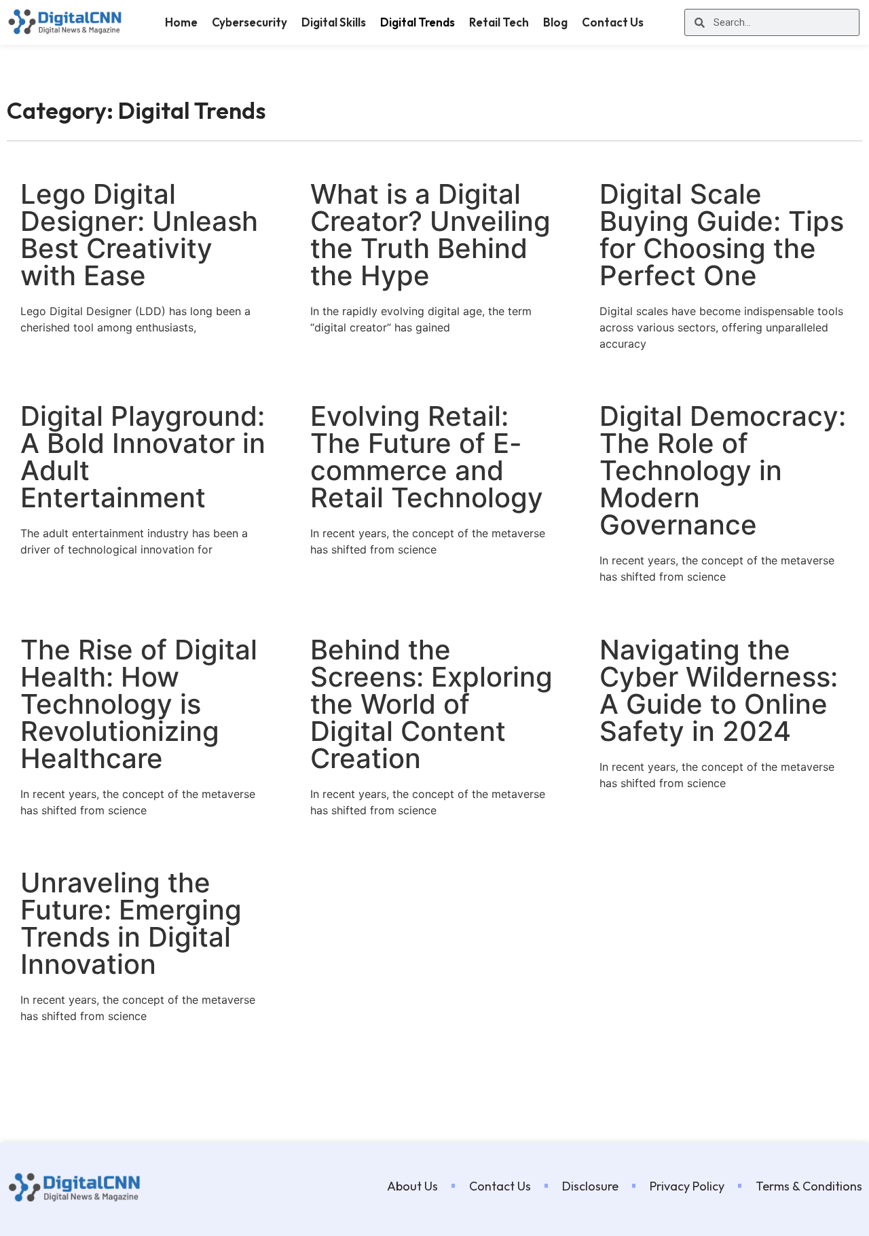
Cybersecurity (249, 22)
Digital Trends (417, 22)
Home (181, 22)
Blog (555, 22)
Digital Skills (333, 22)
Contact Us (613, 22)
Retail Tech (499, 22)
